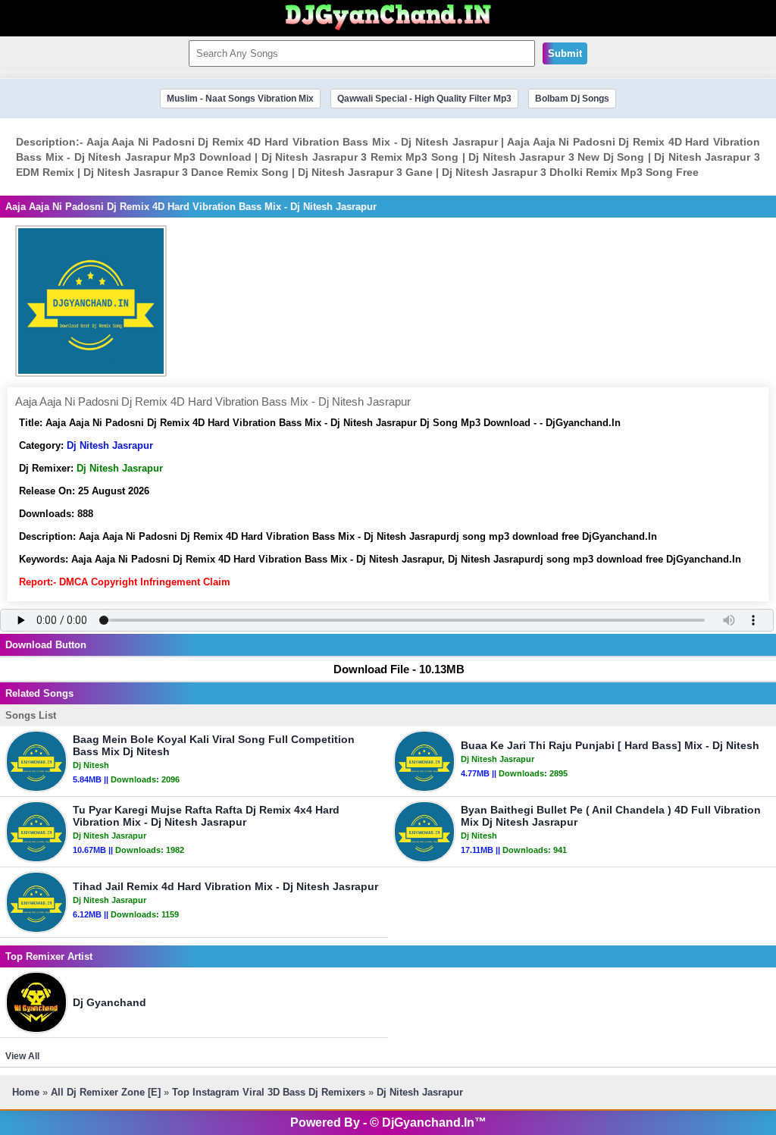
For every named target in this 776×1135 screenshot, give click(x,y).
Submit (565, 53)
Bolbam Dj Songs (572, 98)
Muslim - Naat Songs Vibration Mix (240, 98)
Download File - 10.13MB (399, 669)
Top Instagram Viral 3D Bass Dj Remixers (268, 1092)
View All (22, 1056)
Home (25, 1092)
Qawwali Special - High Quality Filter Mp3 (424, 98)
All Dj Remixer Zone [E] (106, 1092)
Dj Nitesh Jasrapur (110, 445)
